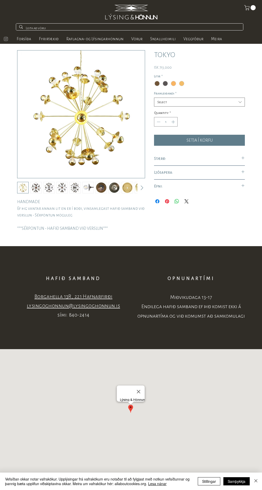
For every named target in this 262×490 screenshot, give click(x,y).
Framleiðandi (165, 93)
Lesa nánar (157, 483)
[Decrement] (158, 121)
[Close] (256, 481)
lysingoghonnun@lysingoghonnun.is (73, 305)
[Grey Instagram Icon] (6, 39)
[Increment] (173, 121)
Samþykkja (236, 481)
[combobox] (199, 102)
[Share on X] (186, 201)
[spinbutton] (165, 121)
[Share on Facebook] (157, 201)
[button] (250, 7)
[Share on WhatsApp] (177, 201)
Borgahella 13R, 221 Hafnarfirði (74, 296)
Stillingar (209, 481)
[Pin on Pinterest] (167, 201)
